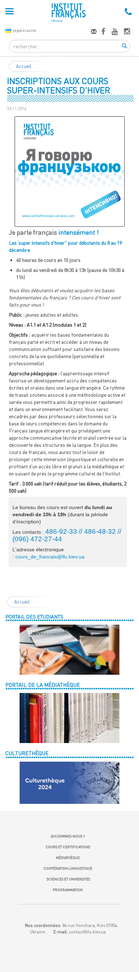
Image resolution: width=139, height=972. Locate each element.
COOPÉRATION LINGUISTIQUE (67, 868)
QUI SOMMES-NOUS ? (68, 836)
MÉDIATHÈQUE (68, 857)
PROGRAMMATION (68, 890)
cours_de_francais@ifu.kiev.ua (49, 557)
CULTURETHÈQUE (26, 753)
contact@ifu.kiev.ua (87, 931)
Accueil (23, 66)
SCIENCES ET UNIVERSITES (67, 879)
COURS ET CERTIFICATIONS (68, 847)
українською (24, 30)
